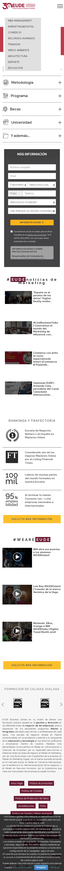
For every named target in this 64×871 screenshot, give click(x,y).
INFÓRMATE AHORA (31, 222)
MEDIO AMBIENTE (18, 50)
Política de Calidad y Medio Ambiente (32, 813)
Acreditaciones (26, 806)
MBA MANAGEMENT (20, 20)
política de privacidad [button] (36, 235)
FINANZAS (14, 44)
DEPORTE (14, 62)
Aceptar (41, 867)
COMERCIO (14, 32)
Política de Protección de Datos (32, 798)
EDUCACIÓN (15, 68)
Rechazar (55, 867)
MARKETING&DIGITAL (21, 26)
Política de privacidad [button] (41, 783)
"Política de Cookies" (22, 867)
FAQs (43, 806)
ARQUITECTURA (17, 56)
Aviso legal (17, 783)
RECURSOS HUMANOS (21, 38)
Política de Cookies (31, 791)
